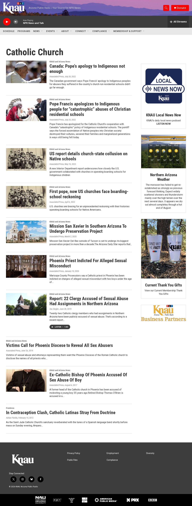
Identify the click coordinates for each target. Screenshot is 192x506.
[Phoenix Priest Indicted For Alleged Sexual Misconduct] (26, 266)
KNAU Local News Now (163, 115)
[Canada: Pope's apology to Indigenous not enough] (26, 72)
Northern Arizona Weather (163, 177)
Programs (24, 31)
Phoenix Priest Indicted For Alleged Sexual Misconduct (88, 263)
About (65, 31)
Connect (80, 31)
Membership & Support (127, 31)
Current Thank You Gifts (163, 285)
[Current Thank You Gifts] (163, 248)
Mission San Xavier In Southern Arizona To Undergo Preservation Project (88, 228)
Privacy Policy (73, 453)
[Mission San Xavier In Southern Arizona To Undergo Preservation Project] (26, 232)
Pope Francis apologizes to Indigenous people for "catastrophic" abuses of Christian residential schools (90, 109)
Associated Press (57, 76)
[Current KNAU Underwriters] (163, 313)
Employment (113, 453)
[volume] (15, 21)
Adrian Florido (12, 418)
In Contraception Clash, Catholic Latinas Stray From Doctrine (60, 412)
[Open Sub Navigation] (42, 31)
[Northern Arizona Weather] (163, 151)
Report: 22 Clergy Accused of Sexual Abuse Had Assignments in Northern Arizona (89, 301)
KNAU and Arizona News (60, 61)
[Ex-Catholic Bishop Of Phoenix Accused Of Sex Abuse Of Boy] (26, 380)
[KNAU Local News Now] (163, 86)
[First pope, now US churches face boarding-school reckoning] (26, 197)
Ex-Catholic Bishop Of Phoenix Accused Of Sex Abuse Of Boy (88, 377)
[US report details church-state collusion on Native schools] (26, 159)
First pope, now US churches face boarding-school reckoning (89, 194)
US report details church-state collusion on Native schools (89, 156)
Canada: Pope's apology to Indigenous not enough (87, 68)
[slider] (20, 21)
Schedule (9, 31)
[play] (6, 22)
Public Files (72, 460)
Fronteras (10, 408)
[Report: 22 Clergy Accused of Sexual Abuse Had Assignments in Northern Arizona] (26, 304)
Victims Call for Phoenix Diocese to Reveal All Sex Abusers (59, 345)
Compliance (99, 31)
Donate (181, 7)
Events (50, 31)
